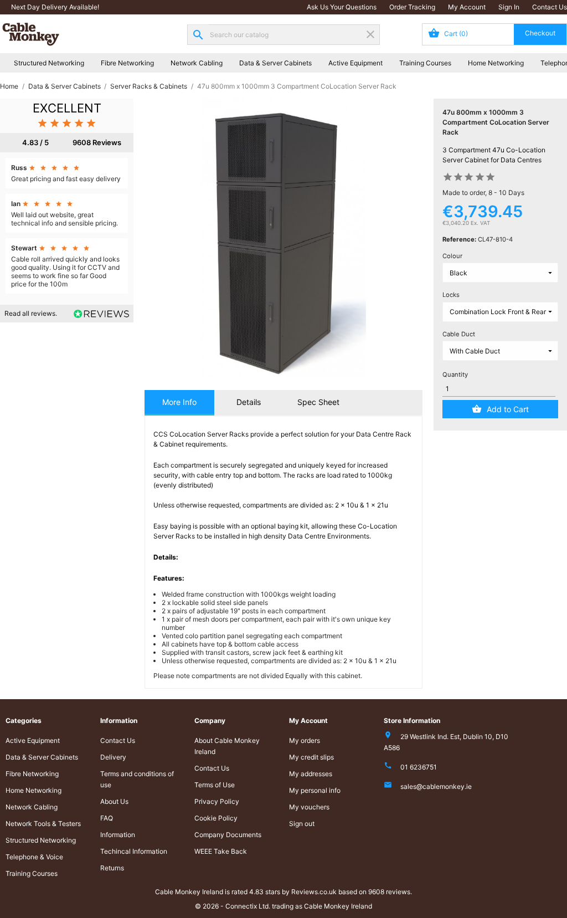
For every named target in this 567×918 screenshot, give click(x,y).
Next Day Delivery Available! (55, 7)
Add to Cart (508, 409)
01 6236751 (418, 767)
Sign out (302, 823)
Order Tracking (412, 7)
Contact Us (549, 7)
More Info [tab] (179, 402)
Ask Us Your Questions (342, 7)
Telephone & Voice (34, 857)
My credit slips (311, 757)
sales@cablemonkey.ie (436, 786)
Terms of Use (214, 785)
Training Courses (425, 63)
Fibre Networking (127, 63)
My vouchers (309, 807)
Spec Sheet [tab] (318, 402)
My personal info (315, 790)
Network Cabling (197, 63)
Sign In (508, 7)
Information (117, 834)
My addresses (310, 774)
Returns (112, 868)
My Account (467, 7)
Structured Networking (49, 63)
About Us (114, 801)
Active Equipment (355, 63)
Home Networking (496, 63)
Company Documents (227, 834)
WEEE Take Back (220, 851)
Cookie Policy (216, 818)
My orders (304, 740)
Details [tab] (248, 402)
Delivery (113, 757)
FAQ (106, 818)
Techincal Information (133, 851)
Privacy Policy (216, 801)
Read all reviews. (30, 313)
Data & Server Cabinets (275, 63)
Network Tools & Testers (43, 823)
